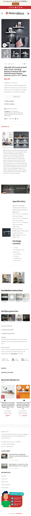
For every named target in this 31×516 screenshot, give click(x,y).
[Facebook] (9, 119)
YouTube (20, 7)
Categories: (7, 111)
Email (16, 7)
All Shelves (16, 111)
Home (5, 64)
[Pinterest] (18, 119)
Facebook (9, 7)
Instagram (18, 7)
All (12, 111)
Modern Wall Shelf (9, 114)
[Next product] (26, 64)
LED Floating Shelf (18, 112)
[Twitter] (11, 119)
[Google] (13, 119)
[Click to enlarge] (4, 45)
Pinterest (22, 7)
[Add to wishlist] (12, 387)
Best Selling (8, 412)
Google (13, 7)
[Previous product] (23, 64)
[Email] (15, 119)
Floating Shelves (8, 112)
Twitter (11, 7)
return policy (14, 353)
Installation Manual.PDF (7, 329)
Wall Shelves (7, 115)
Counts (16, 460)
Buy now (15, 4)
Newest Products (18, 114)
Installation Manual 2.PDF (7, 333)
